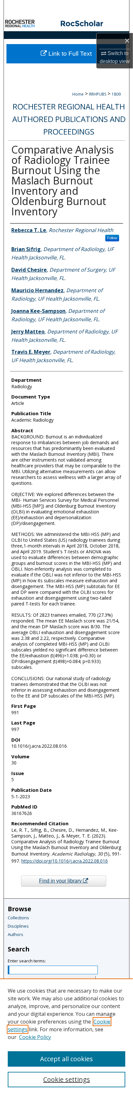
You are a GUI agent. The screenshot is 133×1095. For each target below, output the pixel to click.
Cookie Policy (35, 1037)
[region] (66, 1036)
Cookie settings (66, 1079)
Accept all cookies (66, 1058)
